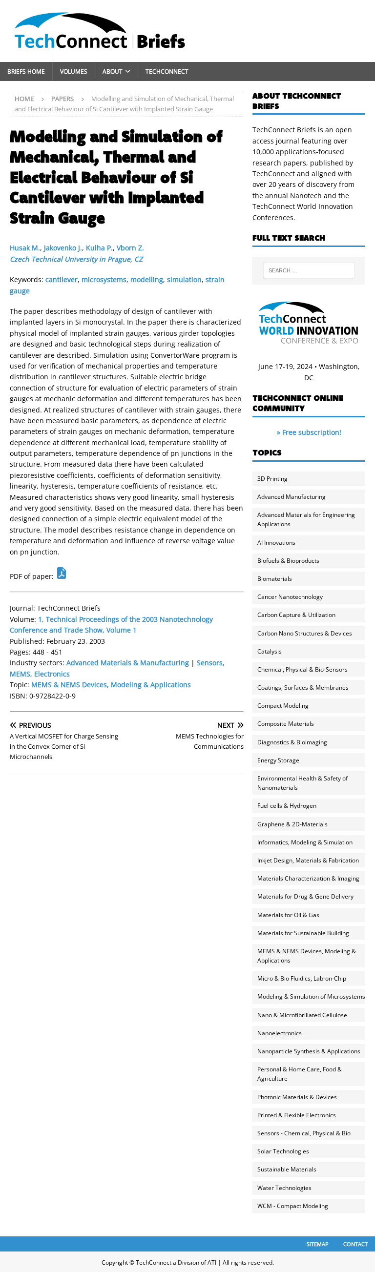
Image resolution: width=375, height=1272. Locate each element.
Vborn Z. (130, 247)
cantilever (61, 279)
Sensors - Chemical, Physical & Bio (304, 1133)
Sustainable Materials (286, 1169)
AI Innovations (276, 542)
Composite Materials (285, 723)
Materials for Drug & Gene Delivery (305, 896)
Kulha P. (99, 247)
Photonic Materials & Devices (297, 1097)
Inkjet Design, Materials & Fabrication (308, 860)
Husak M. (25, 247)
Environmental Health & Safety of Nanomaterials (302, 783)
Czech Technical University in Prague (70, 259)
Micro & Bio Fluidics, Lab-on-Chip (301, 978)
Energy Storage (278, 760)
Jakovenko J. (63, 247)
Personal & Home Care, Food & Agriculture (299, 1074)
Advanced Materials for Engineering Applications (306, 519)
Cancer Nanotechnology (290, 597)
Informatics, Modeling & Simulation (305, 842)
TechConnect (167, 71)
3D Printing (272, 478)
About (113, 71)
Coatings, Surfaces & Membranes (303, 687)
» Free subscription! (309, 432)
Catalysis (269, 651)
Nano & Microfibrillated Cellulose (302, 1015)
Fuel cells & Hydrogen (286, 805)
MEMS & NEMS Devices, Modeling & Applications (111, 684)
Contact (355, 1244)
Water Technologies (284, 1188)
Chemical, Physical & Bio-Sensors (302, 669)
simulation (184, 279)
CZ (138, 259)
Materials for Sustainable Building (303, 933)
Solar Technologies (283, 1151)
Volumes (73, 71)
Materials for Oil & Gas (288, 915)
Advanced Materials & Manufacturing (127, 662)
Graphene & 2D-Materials (292, 824)
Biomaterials (274, 578)
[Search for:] (308, 270)
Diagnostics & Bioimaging (292, 742)
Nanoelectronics (279, 1033)
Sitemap (318, 1244)
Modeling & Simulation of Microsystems (311, 996)
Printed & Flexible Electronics (296, 1115)
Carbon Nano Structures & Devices (304, 633)
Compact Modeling (283, 705)
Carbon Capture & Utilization (296, 615)
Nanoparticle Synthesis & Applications (308, 1051)
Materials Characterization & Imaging (308, 878)
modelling (146, 279)
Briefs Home (26, 71)
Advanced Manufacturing (291, 496)
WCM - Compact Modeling (292, 1206)
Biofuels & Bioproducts (288, 560)
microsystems (104, 279)
